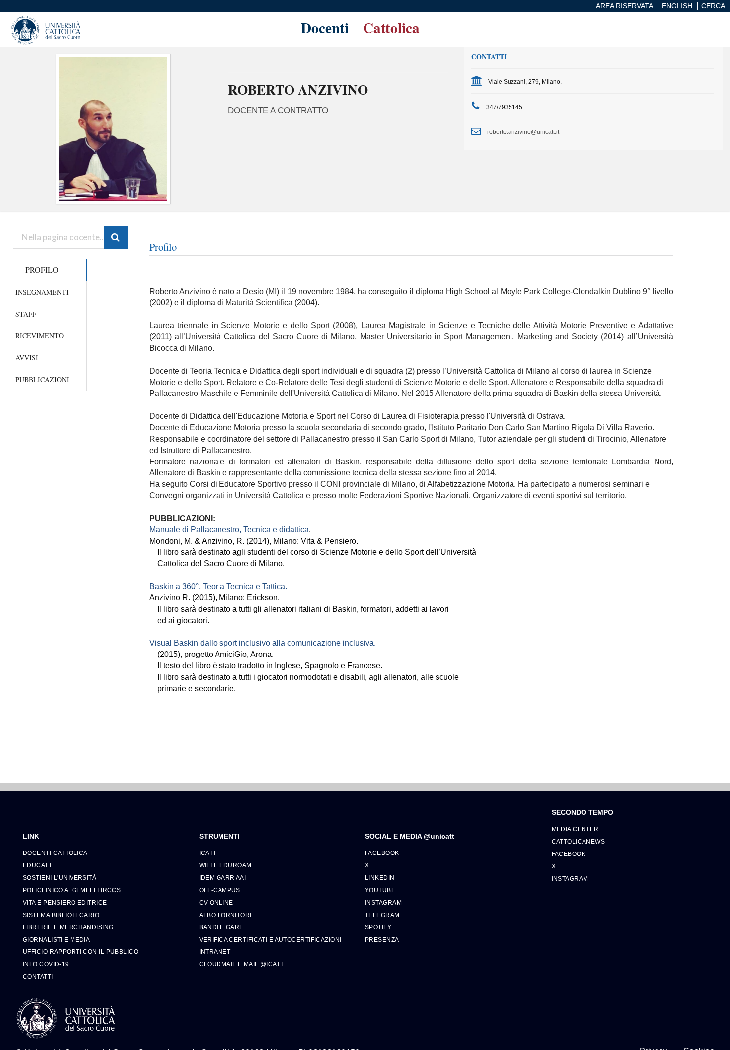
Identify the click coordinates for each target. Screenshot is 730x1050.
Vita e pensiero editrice (65, 902)
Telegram (382, 915)
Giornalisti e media (56, 939)
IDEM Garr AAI (222, 877)
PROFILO (42, 269)
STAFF (25, 314)
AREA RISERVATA (624, 6)
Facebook (382, 853)
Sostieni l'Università (59, 877)
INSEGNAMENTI (42, 292)
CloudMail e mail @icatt (241, 964)
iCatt (208, 853)
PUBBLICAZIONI (42, 379)
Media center (575, 829)
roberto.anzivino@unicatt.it (523, 132)
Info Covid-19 (46, 964)
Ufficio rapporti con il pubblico (80, 951)
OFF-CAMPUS (219, 890)
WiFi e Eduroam (225, 865)
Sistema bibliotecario (61, 915)
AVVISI (26, 357)
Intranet (215, 951)
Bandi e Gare (221, 927)
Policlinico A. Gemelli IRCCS (72, 890)
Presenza (382, 939)
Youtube (380, 890)
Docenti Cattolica (55, 853)
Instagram (383, 902)
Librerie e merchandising (68, 927)
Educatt (37, 865)
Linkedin (380, 877)
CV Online (216, 902)
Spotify (378, 927)
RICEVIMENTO (39, 335)
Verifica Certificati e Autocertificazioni (270, 939)
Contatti (38, 976)
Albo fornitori (225, 915)
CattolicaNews (578, 841)
